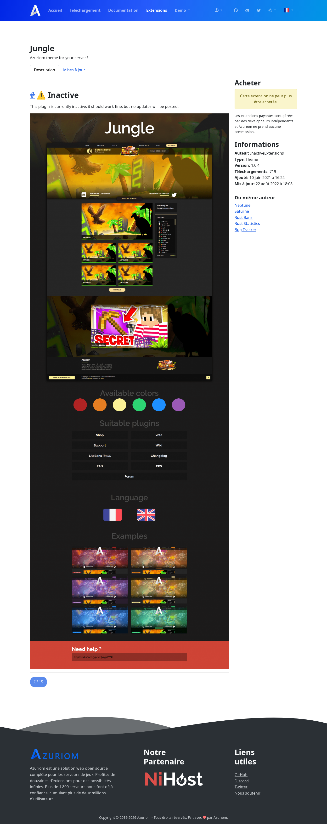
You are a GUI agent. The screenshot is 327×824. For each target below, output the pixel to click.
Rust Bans (244, 217)
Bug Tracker (245, 229)
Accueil (55, 10)
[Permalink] (32, 95)
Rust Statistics (247, 223)
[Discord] (247, 11)
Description (44, 69)
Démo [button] (181, 10)
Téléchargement (85, 10)
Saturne (242, 211)
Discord (242, 781)
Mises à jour (74, 69)
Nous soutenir (247, 793)
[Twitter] (259, 11)
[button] (218, 11)
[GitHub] (236, 11)
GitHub (241, 774)
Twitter (241, 787)
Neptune (242, 205)
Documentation (123, 10)
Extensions (156, 10)
